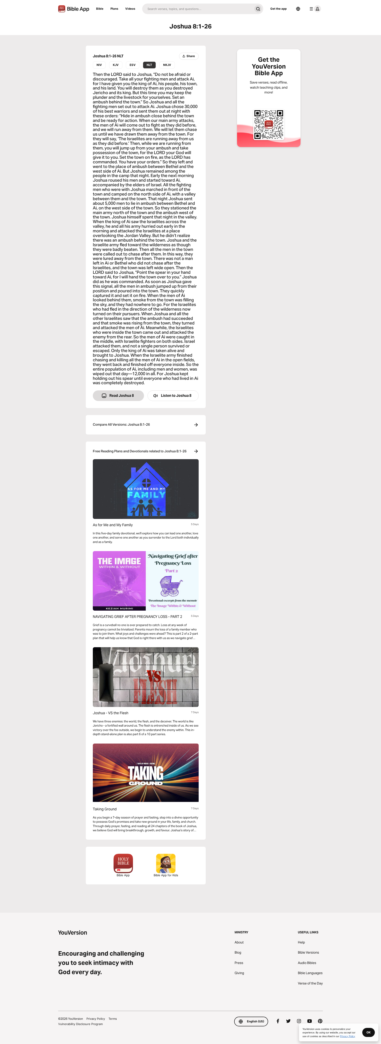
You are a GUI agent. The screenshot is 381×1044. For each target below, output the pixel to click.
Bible (99, 8)
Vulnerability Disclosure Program (80, 1024)
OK (368, 1032)
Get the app (278, 8)
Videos (130, 8)
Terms (112, 1018)
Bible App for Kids (166, 875)
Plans (114, 8)
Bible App (123, 875)
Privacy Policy (95, 1018)
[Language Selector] (298, 8)
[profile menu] (314, 8)
